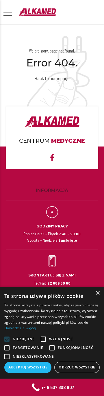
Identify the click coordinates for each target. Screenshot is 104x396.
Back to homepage (52, 78)
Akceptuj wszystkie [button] (27, 367)
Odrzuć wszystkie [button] (77, 367)
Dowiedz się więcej (20, 328)
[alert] (52, 341)
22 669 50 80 (58, 283)
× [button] (97, 293)
